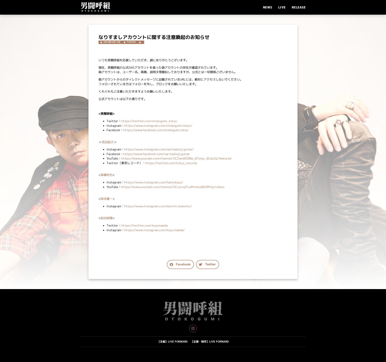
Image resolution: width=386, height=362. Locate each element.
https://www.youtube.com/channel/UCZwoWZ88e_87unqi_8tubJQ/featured (176, 158)
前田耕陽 (107, 218)
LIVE (282, 7)
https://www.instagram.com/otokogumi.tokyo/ (158, 126)
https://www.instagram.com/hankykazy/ (153, 182)
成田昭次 (108, 142)
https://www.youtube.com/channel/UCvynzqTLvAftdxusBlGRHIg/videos (172, 187)
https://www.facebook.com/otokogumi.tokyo (155, 130)
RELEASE (299, 7)
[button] (180, 264)
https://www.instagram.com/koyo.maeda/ (154, 230)
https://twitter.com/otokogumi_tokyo (149, 121)
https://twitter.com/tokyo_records (171, 163)
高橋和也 (107, 175)
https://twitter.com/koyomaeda (144, 225)
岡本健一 (107, 199)
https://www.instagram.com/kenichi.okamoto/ (158, 206)
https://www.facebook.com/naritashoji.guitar (156, 154)
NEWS (267, 7)
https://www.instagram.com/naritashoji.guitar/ (159, 149)
